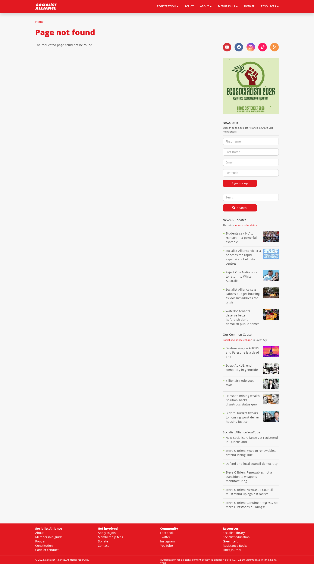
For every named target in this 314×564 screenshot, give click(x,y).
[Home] (47, 6)
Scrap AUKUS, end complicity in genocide (242, 367)
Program (41, 541)
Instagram (167, 541)
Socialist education (236, 537)
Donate (249, 6)
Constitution (44, 546)
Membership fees (110, 537)
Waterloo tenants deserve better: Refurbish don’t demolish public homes (243, 317)
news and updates (246, 225)
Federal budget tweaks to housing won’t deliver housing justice (243, 417)
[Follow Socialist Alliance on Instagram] (251, 47)
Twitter (165, 537)
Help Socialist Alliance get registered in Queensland (252, 440)
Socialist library (234, 533)
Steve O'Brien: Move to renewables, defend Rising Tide (251, 453)
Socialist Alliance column (237, 340)
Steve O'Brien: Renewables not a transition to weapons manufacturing (249, 476)
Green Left (230, 541)
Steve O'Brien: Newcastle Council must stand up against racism (249, 492)
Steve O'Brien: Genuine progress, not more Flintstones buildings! (252, 505)
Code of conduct (47, 550)
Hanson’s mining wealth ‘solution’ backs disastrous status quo (243, 400)
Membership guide (49, 537)
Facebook (166, 533)
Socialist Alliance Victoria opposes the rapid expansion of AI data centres (243, 257)
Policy (189, 6)
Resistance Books (235, 546)
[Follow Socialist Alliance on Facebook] (239, 47)
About (39, 533)
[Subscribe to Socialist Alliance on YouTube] (227, 47)
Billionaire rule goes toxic (240, 383)
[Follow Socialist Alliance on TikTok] (262, 47)
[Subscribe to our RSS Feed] (274, 47)
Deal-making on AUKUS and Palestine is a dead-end (243, 352)
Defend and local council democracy (251, 464)
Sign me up (240, 183)
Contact (103, 546)
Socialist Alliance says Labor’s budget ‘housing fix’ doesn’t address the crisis (243, 295)
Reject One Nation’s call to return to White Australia (242, 276)
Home (39, 22)
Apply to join (107, 533)
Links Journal (232, 550)
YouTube (166, 546)
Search (241, 208)
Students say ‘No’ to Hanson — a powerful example (241, 237)
